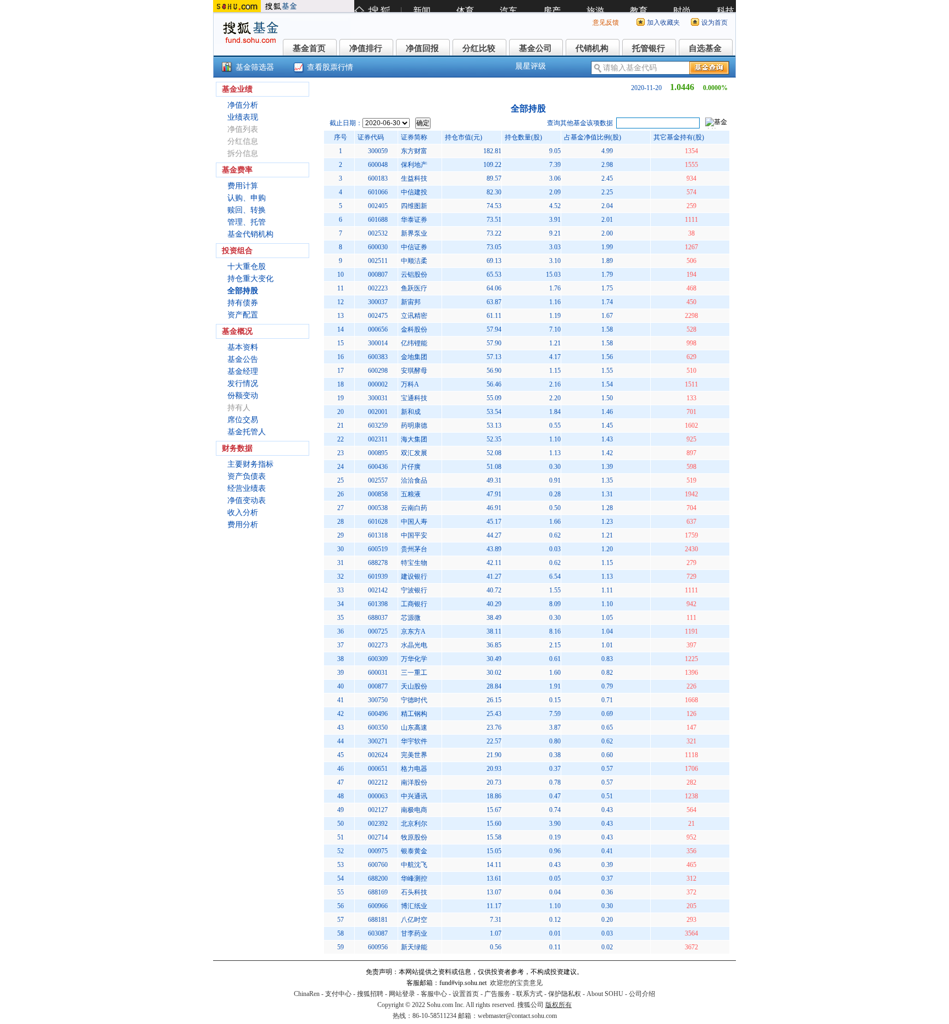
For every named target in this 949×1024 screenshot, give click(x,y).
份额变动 (242, 395)
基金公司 (535, 48)
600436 (378, 467)
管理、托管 (246, 222)
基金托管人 (246, 432)
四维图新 (414, 206)
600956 (378, 947)
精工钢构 (414, 714)
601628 (378, 521)
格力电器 (414, 769)
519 (691, 480)
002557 (378, 480)
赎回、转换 (246, 210)
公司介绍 (642, 994)
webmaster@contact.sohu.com (517, 1016)
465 (691, 865)
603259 (378, 425)
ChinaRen (307, 994)
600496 (378, 714)
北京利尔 (414, 823)
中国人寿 (414, 521)
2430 (691, 549)
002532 (378, 233)
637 (691, 521)
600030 (378, 247)
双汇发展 (414, 453)
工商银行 (414, 604)
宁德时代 (414, 700)
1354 (691, 151)
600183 (378, 178)
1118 (691, 755)
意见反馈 (606, 22)
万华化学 (414, 659)
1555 (691, 165)
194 (691, 274)
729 (691, 576)
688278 (378, 563)
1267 (691, 247)
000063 (378, 796)
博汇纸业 (414, 906)
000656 (378, 329)
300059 (378, 151)
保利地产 (414, 165)
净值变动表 (246, 500)
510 (691, 370)
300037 (378, 302)
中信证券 (414, 247)
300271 (378, 741)
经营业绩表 (246, 488)
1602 (691, 425)
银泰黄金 (414, 851)
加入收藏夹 (663, 22)
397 (691, 645)
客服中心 (434, 994)
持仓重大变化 (250, 279)
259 (691, 206)
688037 (378, 618)
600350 (378, 727)
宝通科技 (414, 398)
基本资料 (242, 347)
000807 (378, 274)
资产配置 (242, 315)
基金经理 (242, 371)
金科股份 (414, 329)
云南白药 (414, 508)
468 (691, 288)
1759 (691, 535)
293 (691, 920)
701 (691, 412)
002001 (378, 412)
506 (691, 261)
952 (691, 837)
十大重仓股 (246, 266)
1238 (691, 796)
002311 (378, 439)
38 (691, 233)
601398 (378, 604)
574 (691, 192)
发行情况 (242, 383)
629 (691, 357)
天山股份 (414, 686)
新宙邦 (411, 302)
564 (691, 810)
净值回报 (422, 48)
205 (691, 906)
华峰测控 (414, 878)
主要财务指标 (250, 464)
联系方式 (529, 994)
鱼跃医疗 (414, 288)
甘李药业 (414, 933)
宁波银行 (414, 590)
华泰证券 (414, 219)
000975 (378, 851)
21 (691, 823)
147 (691, 727)
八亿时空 (414, 920)
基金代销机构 (250, 234)
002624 (378, 755)
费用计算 (242, 186)
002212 (378, 782)
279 (691, 563)
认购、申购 (246, 198)
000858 (378, 494)
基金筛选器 (255, 67)
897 (691, 453)
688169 (378, 892)
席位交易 (242, 420)
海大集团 (414, 439)
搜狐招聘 (370, 994)
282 (691, 782)
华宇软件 (414, 741)
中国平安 (414, 535)
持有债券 (242, 303)
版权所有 (558, 1005)
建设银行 (414, 576)
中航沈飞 (414, 865)
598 (691, 467)
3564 (691, 933)
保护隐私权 (564, 994)
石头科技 (414, 892)
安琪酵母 (414, 370)
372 (691, 892)
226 (691, 686)
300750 (378, 700)
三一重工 (414, 672)
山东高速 (414, 727)
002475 (378, 316)
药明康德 (414, 425)
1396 (691, 672)
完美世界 (414, 755)
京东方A (413, 631)
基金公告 (242, 359)
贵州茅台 (414, 549)
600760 (378, 865)
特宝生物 (414, 563)
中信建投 (414, 192)
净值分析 (242, 105)
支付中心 (338, 994)
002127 (378, 810)
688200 (378, 878)
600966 (378, 906)
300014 (378, 343)
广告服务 (497, 994)
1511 (691, 384)
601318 (378, 535)
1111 (691, 219)
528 (691, 329)
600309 (378, 659)
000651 (378, 769)
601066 (378, 192)
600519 (378, 549)
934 (691, 178)
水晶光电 (414, 645)
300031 (378, 398)
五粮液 (411, 494)
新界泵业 (414, 233)
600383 (378, 357)
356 (691, 851)
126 (691, 714)
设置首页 (466, 994)
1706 (691, 769)
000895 (378, 453)
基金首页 (309, 48)
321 (691, 741)
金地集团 (414, 357)
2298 (691, 316)
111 (691, 618)
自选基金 (705, 48)
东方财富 (414, 151)
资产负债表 (246, 476)
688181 (378, 920)
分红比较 (478, 48)
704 (691, 508)
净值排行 (365, 48)
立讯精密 (414, 316)
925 (691, 439)
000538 (378, 508)
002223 (378, 288)
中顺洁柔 (414, 261)
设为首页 (714, 22)
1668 (691, 700)
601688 (378, 219)
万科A (410, 384)
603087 (378, 933)
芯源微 (411, 618)
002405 (378, 206)
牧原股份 (414, 837)
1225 (691, 659)
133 (691, 398)
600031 (378, 672)
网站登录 (402, 994)
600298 (378, 370)
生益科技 (414, 178)
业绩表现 (242, 117)
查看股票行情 (330, 67)
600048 (378, 165)
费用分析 (242, 525)
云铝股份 (414, 274)
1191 (691, 631)
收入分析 (242, 512)
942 (691, 604)
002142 (378, 590)
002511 (378, 261)
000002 (378, 384)
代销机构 (592, 48)
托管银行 (648, 48)
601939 (378, 576)
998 (691, 343)
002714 (378, 837)
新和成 (411, 412)
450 (691, 302)
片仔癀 (411, 467)
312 (691, 878)
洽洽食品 (414, 480)
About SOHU (605, 994)
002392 (378, 823)
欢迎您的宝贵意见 (516, 983)
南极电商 (414, 810)
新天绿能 (414, 947)
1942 (691, 494)
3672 (691, 947)
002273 (378, 645)
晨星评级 (530, 66)
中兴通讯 (414, 796)
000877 (378, 686)
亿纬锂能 (414, 343)
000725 (378, 631)
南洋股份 (414, 782)
